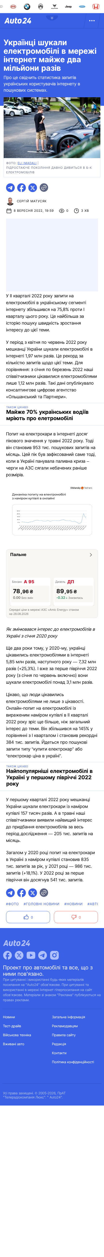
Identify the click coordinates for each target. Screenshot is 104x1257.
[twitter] (32, 187)
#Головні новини (41, 904)
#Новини (73, 904)
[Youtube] (31, 955)
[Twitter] (19, 955)
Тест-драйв (12, 1026)
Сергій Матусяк (32, 201)
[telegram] (10, 187)
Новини (9, 1017)
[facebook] (21, 187)
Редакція (59, 1044)
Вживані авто (13, 1044)
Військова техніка (17, 1035)
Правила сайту (64, 1035)
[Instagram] (54, 955)
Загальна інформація (68, 1017)
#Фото (12, 904)
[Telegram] (42, 955)
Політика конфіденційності (73, 1062)
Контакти (59, 1053)
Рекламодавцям (65, 1026)
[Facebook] (7, 955)
